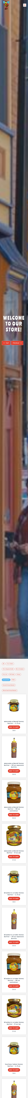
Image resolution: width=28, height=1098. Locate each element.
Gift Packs (11, 674)
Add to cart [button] (14, 727)
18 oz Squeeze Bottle (8, 669)
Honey (18, 674)
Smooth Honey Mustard (8, 685)
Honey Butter (6, 679)
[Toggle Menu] (24, 5)
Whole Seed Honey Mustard (9, 690)
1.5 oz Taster (10, 663)
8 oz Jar (5, 674)
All (3, 663)
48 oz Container (20, 669)
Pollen (13, 679)
